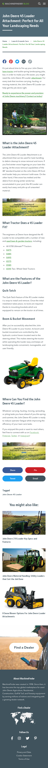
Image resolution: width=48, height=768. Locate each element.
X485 (8, 254)
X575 (8, 261)
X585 (8, 265)
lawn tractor (7, 71)
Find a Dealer (24, 647)
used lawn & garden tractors (19, 241)
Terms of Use (24, 759)
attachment (36, 78)
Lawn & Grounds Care (20, 41)
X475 (8, 250)
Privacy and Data (24, 752)
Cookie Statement (24, 755)
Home (4, 41)
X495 (8, 257)
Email (35, 478)
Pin (35, 470)
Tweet (12, 478)
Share (12, 470)
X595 (8, 269)
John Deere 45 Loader (12, 494)
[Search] (39, 4)
